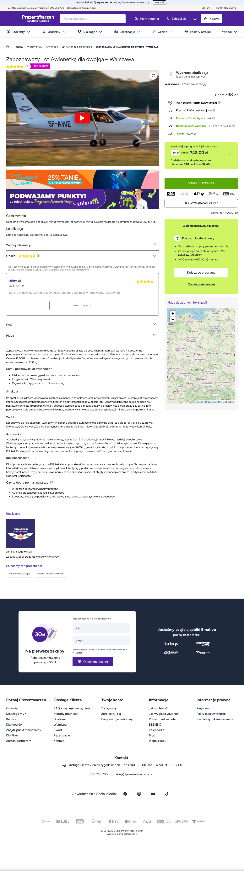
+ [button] (172, 313)
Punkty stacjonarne (226, 8)
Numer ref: (217, 212)
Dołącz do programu (201, 272)
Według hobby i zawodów (50, 573)
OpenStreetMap (214, 401)
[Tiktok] (166, 793)
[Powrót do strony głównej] (7, 46)
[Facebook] (125, 793)
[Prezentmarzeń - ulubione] (195, 18)
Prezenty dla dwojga (19, 573)
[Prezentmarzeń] (38, 18)
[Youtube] (153, 793)
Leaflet (200, 401)
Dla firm (206, 8)
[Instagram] (139, 793)
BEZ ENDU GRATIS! (220, 126)
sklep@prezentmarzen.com (81, 8)
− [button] (172, 319)
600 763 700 (99, 774)
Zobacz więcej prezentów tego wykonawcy (32, 556)
